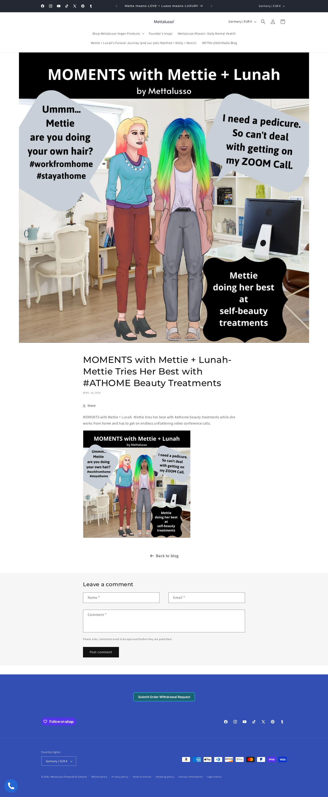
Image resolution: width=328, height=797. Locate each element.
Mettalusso (57, 776)
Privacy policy (120, 776)
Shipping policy (165, 776)
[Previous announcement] (116, 6)
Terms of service (142, 776)
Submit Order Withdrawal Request (164, 697)
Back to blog (167, 555)
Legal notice (214, 776)
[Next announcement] (211, 6)
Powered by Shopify (75, 776)
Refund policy (99, 776)
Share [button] (91, 406)
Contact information (191, 776)
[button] (118, 33)
